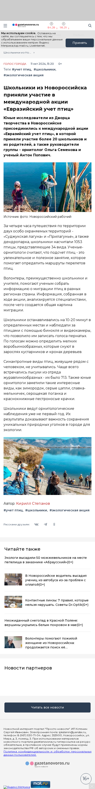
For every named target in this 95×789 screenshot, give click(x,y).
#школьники (44, 69)
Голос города (15, 63)
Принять (79, 43)
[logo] (47, 764)
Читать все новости (47, 707)
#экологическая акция (24, 75)
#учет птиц (21, 69)
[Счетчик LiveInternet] (60, 787)
